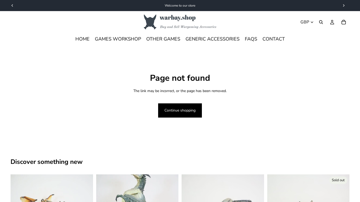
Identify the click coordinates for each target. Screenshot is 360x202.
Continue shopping (180, 110)
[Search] (321, 22)
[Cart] (343, 22)
